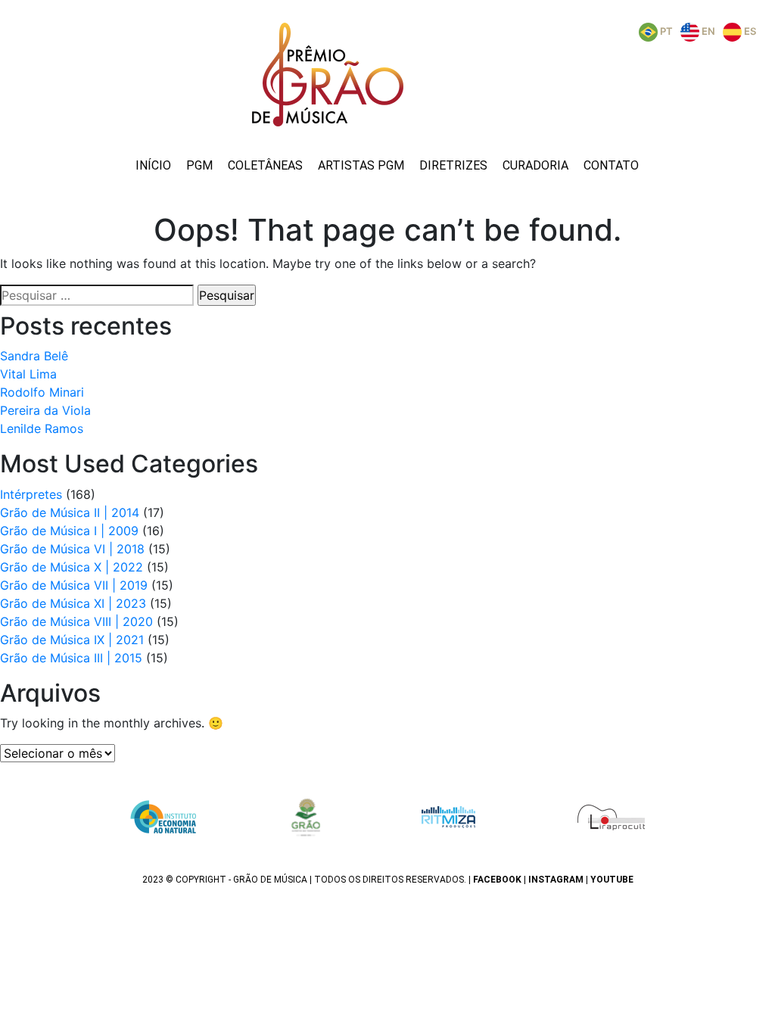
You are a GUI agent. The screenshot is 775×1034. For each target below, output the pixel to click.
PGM (199, 165)
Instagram (556, 879)
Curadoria (535, 165)
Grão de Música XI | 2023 (73, 603)
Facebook (497, 879)
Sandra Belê (34, 355)
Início (153, 165)
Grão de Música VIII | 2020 (76, 621)
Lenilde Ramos (41, 428)
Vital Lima (28, 374)
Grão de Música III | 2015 (71, 657)
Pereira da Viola (45, 410)
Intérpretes (31, 494)
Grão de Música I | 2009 (69, 530)
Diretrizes (453, 165)
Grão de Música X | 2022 (71, 567)
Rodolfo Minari (42, 392)
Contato (611, 165)
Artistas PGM (361, 165)
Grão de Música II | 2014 (69, 512)
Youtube (611, 879)
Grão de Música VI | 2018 (72, 548)
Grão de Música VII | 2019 (74, 585)
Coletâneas (265, 165)
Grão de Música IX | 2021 (72, 639)
